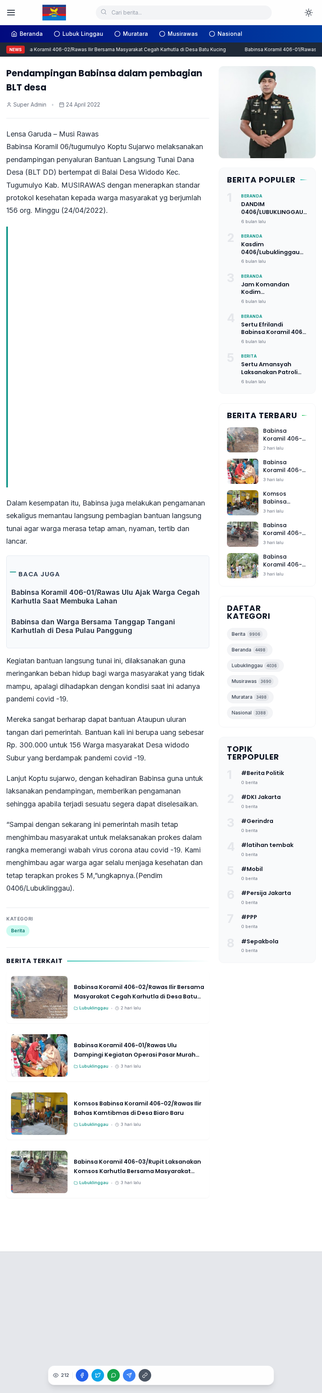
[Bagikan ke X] (97, 1375)
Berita (18, 931)
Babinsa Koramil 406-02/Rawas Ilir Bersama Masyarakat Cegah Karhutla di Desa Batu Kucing (115, 49)
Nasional (249, 713)
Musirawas (251, 681)
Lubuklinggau (254, 665)
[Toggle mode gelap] (309, 13)
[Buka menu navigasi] (11, 12)
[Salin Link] (145, 1375)
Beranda (248, 650)
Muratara (249, 697)
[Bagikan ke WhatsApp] (113, 1375)
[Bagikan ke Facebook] (82, 1375)
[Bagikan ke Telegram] (129, 1375)
